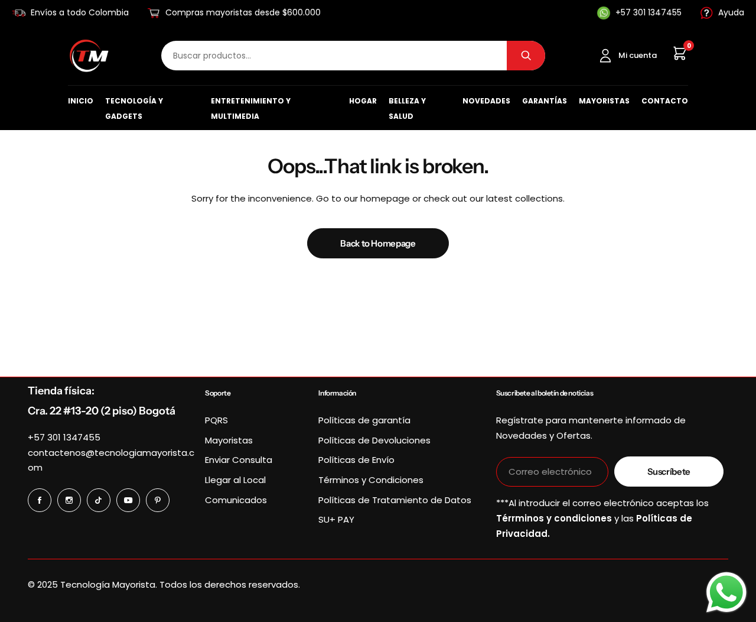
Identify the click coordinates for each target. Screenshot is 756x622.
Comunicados (236, 500)
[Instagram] (69, 500)
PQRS (216, 420)
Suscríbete (668, 471)
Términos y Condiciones (370, 480)
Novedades (486, 101)
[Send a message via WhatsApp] (726, 592)
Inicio (80, 101)
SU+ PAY (336, 519)
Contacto (664, 101)
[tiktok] (98, 500)
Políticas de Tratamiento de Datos (394, 500)
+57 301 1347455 (64, 437)
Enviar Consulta (238, 459)
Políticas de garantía (364, 420)
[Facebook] (39, 500)
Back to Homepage (377, 243)
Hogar (363, 101)
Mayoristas (604, 101)
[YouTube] (128, 500)
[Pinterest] (158, 500)
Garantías (544, 101)
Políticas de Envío (356, 459)
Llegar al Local (235, 480)
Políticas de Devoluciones (374, 440)
